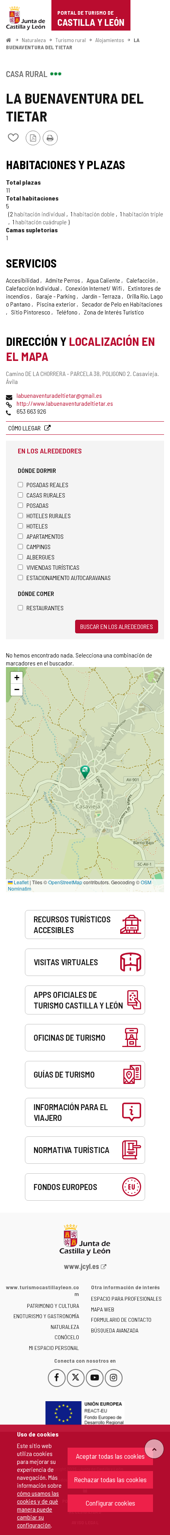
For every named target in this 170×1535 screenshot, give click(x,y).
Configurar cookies (110, 1502)
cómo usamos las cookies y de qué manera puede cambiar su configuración (38, 1509)
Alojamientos (109, 40)
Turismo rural (70, 40)
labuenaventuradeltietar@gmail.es (59, 395)
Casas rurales (45, 495)
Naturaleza (34, 40)
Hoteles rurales (48, 515)
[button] (17, 678)
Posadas (37, 505)
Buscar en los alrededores (116, 626)
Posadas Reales (47, 484)
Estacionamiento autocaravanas (68, 577)
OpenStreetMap (65, 882)
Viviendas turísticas (52, 567)
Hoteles (37, 526)
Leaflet (20, 882)
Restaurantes (45, 607)
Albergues (40, 557)
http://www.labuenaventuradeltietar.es (65, 403)
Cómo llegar (25, 428)
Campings (38, 546)
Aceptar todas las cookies (110, 1456)
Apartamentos (45, 536)
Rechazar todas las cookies (110, 1479)
